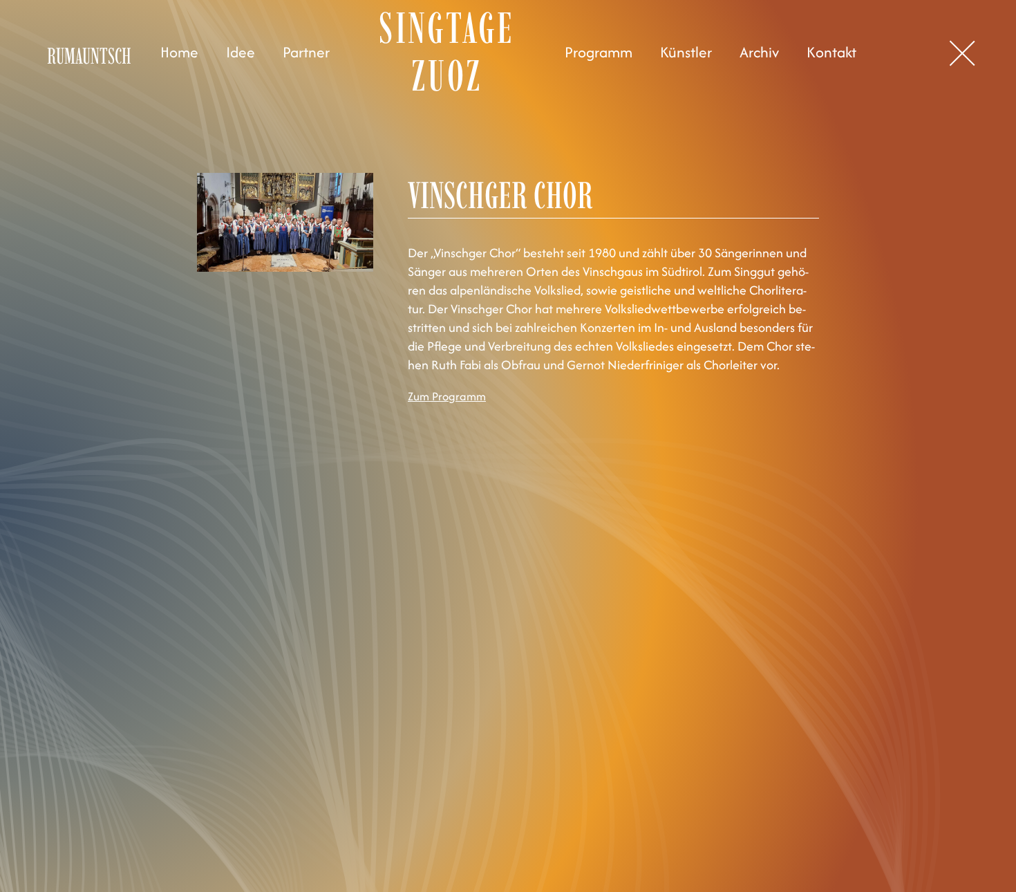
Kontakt (831, 52)
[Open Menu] (964, 53)
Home (179, 52)
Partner (306, 52)
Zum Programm (447, 396)
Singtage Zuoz (447, 51)
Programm (598, 52)
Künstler (686, 52)
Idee (240, 52)
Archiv (759, 52)
